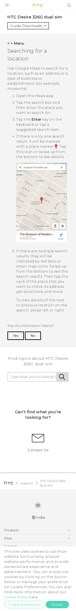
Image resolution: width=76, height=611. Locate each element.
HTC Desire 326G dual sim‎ (53, 483)
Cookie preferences (24, 605)
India (40, 518)
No (33, 336)
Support (26, 483)
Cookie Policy (16, 597)
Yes (15, 336)
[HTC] (38, 5)
